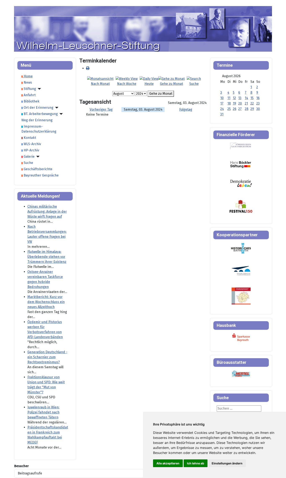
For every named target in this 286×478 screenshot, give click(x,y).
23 (258, 103)
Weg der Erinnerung (37, 120)
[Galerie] (37, 156)
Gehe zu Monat (160, 94)
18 (229, 103)
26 (234, 109)
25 (229, 109)
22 (252, 103)
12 (234, 98)
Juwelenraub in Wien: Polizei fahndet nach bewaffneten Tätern (43, 412)
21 (246, 103)
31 (221, 114)
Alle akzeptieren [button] (167, 463)
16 (258, 98)
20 (240, 103)
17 (221, 103)
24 (222, 109)
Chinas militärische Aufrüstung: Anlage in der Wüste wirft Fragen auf (47, 211)
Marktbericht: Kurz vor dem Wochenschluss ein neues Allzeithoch (46, 302)
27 (240, 109)
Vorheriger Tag (101, 109)
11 (228, 98)
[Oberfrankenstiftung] (241, 183)
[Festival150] (241, 206)
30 (258, 109)
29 (252, 109)
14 (246, 98)
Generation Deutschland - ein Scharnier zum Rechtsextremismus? (47, 357)
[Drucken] (87, 68)
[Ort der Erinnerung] (55, 108)
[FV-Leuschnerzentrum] (240, 146)
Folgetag (185, 109)
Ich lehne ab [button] (195, 463)
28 (246, 109)
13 (239, 98)
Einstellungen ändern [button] (227, 463)
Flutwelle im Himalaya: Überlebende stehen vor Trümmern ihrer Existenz (46, 257)
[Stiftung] (38, 89)
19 (234, 103)
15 (252, 98)
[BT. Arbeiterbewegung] (60, 114)
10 (222, 98)
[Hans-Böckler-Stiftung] (240, 164)
